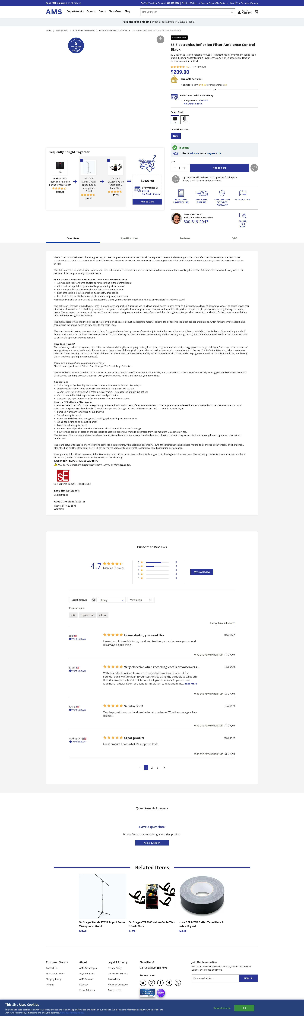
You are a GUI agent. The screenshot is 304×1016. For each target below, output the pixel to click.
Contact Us (51, 967)
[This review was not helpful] (231, 654)
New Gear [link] (115, 11)
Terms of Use (115, 990)
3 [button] (157, 767)
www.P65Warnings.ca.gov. (117, 464)
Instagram (152, 983)
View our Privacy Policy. (72, 1012)
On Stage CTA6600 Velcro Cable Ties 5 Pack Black (116, 183)
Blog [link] (127, 11)
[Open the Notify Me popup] (176, 179)
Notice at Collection (118, 984)
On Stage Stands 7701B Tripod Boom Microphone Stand (89, 185)
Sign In (246, 11)
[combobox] (187, 11)
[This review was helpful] (226, 654)
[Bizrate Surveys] (150, 995)
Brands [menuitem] (91, 11)
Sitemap (83, 984)
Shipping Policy (53, 979)
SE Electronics (179, 37)
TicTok (169, 983)
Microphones (62, 30)
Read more (190, 683)
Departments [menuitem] (75, 11)
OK (244, 1008)
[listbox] (214, 120)
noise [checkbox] (73, 615)
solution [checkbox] (103, 615)
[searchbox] (80, 599)
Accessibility (114, 979)
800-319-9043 (196, 221)
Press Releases (87, 990)
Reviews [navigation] (185, 238)
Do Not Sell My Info (118, 973)
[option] (175, 119)
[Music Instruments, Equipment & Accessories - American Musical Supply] (54, 12)
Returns (50, 984)
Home (48, 30)
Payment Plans (87, 973)
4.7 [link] (187, 66)
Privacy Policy (115, 967)
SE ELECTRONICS (82, 483)
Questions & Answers (152, 808)
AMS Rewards (86, 979)
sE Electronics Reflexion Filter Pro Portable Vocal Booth (60, 181)
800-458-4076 (159, 967)
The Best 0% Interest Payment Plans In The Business (205, 3)
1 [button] (146, 767)
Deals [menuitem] (102, 11)
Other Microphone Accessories (113, 30)
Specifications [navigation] (129, 238)
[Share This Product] (160, 39)
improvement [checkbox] (87, 615)
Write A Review (202, 571)
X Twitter (178, 983)
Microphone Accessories (84, 30)
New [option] (175, 135)
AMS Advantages (88, 967)
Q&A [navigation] (234, 238)
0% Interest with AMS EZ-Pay (196, 95)
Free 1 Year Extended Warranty (244, 3)
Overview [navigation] (73, 238)
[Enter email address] (218, 978)
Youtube (143, 983)
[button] (256, 12)
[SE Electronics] (63, 480)
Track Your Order (54, 973)
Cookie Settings (222, 1008)
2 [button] (152, 767)
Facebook (160, 983)
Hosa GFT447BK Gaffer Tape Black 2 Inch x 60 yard (201, 924)
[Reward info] (225, 85)
